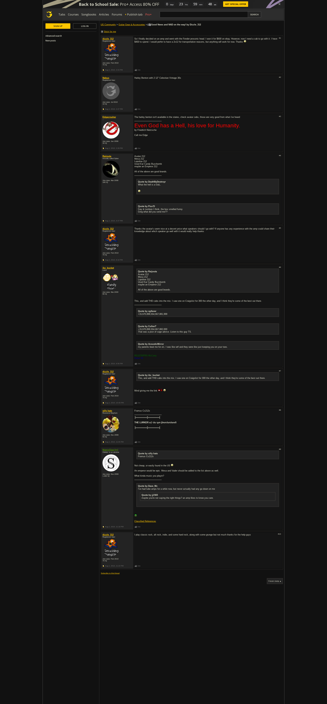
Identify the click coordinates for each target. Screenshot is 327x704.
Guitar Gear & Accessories (132, 24)
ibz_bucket (108, 268)
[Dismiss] (279, 4)
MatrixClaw (108, 450)
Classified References (145, 521)
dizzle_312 (108, 38)
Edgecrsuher (109, 117)
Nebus (106, 78)
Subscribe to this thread (110, 573)
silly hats (107, 410)
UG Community (108, 24)
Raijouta (107, 156)
